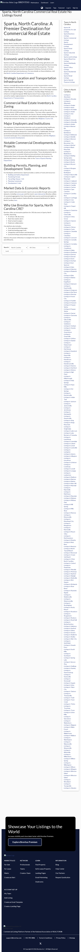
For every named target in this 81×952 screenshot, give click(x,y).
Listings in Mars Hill (70, 483)
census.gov (20, 194)
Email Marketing (41, 877)
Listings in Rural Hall (70, 620)
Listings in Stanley (70, 668)
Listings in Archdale (70, 109)
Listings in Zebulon (70, 788)
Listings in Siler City (70, 639)
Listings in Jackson (70, 401)
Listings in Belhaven (70, 135)
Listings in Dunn (69, 259)
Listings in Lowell (69, 469)
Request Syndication (62, 877)
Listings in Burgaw (70, 168)
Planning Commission (15, 181)
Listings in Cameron (70, 183)
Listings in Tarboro (70, 691)
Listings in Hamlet (70, 340)
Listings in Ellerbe (69, 277)
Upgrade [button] (48, 8)
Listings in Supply (69, 683)
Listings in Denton (70, 254)
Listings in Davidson (70, 252)
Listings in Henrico (70, 366)
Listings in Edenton (70, 269)
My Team (7, 893)
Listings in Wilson (69, 767)
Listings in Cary (69, 200)
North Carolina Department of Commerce (20, 73)
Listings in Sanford (70, 628)
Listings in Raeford (70, 574)
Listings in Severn (69, 632)
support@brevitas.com (13, 938)
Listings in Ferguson (70, 290)
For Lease (7, 869)
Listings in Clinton (70, 227)
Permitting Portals (14, 177)
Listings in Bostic (69, 162)
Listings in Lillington (70, 456)
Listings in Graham (70, 326)
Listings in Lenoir (69, 445)
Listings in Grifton (70, 338)
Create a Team (25, 873)
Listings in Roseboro (70, 611)
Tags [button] (54, 8)
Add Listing (8, 898)
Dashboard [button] (44, 2)
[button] (42, 7)
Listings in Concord (70, 238)
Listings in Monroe (70, 513)
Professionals (25, 865)
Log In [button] (69, 8)
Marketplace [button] (35, 2)
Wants (6, 873)
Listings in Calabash (70, 181)
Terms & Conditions (46, 938)
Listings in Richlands (70, 584)
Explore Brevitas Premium (25, 842)
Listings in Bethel (69, 145)
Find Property (40, 865)
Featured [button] (61, 8)
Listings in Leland (69, 443)
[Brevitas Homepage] (40, 856)
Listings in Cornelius (70, 244)
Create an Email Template (13, 902)
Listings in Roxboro (70, 618)
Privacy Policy (60, 938)
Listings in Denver (70, 256)
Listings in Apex (69, 107)
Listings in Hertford (70, 368)
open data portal (39, 194)
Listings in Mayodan (70, 496)
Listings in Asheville (70, 122)
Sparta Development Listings (68, 44)
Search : (6, 247)
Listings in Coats (69, 229)
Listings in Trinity (69, 704)
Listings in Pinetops (70, 572)
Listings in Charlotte (70, 210)
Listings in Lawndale (70, 441)
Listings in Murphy (70, 540)
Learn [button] (52, 2)
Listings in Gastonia (70, 315)
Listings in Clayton (70, 221)
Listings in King (69, 420)
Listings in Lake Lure (70, 431)
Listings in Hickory (70, 370)
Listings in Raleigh (70, 576)
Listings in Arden (69, 111)
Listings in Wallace (70, 735)
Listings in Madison (70, 477)
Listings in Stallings (70, 666)
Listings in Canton (70, 187)
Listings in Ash (68, 114)
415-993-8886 (30, 938)
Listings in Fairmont (70, 284)
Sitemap (72, 938)
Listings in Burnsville (70, 175)
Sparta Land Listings (70, 57)
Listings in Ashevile (70, 120)
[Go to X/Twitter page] (40, 943)
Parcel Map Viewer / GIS (16, 179)
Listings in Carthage (70, 198)
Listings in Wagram (70, 725)
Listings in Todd (69, 698)
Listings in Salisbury (70, 626)
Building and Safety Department (18, 175)
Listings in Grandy (70, 328)
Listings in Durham (70, 261)
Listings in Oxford (70, 563)
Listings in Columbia (70, 231)
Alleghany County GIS (45, 118)
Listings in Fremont (70, 303)
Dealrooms (39, 882)
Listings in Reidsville (70, 578)
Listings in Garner (69, 313)
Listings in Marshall (70, 485)
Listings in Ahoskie (70, 99)
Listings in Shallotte (70, 635)
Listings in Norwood (70, 553)
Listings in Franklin (70, 301)
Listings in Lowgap (70, 471)
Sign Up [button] (75, 8)
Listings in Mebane (70, 498)
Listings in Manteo (70, 479)
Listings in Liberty (69, 454)
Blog (57, 865)
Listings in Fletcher (70, 294)
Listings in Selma (69, 630)
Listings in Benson (70, 139)
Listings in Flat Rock (70, 292)
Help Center (59, 869)
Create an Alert (9, 877)
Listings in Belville (69, 137)
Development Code (14, 183)
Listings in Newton (70, 546)
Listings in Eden (69, 267)
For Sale (7, 865)
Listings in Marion (69, 481)
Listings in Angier (69, 105)
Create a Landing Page (12, 906)
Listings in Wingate (70, 769)
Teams (22, 869)
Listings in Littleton (70, 462)
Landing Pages (40, 873)
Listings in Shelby (69, 637)
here (15, 200)
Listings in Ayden (69, 124)
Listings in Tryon (69, 710)
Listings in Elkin (69, 275)
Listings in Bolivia (69, 160)
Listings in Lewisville (70, 448)
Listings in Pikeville (70, 569)
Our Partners (60, 873)
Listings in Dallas (69, 250)
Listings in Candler (70, 185)
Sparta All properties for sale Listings (70, 30)
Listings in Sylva (69, 685)
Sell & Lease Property (43, 869)
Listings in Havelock (70, 351)
